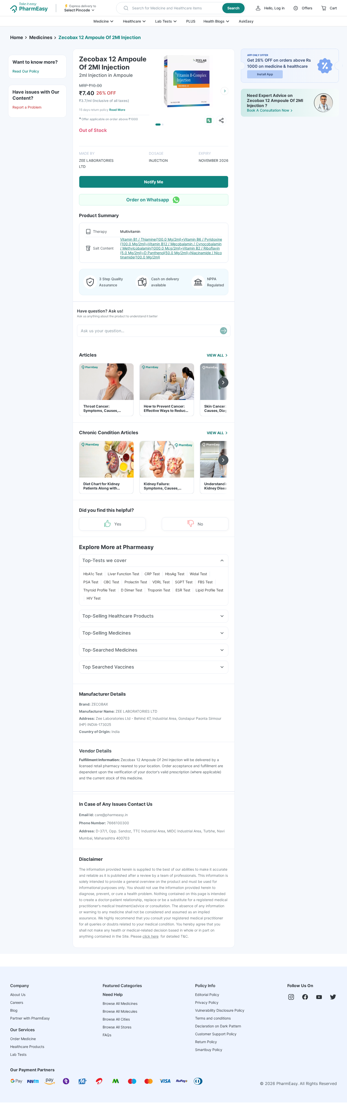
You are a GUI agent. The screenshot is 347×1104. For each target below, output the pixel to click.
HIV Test (94, 598)
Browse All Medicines (120, 1003)
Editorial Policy (207, 994)
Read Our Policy (25, 71)
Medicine (101, 21)
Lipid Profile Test (209, 590)
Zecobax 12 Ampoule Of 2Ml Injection (99, 37)
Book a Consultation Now (268, 110)
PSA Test (90, 582)
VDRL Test (161, 582)
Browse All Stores (117, 1027)
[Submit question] (223, 330)
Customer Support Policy (215, 1034)
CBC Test (111, 582)
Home (16, 37)
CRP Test (152, 574)
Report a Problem (26, 107)
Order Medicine (23, 1039)
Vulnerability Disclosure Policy (219, 1010)
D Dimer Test (131, 590)
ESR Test (183, 590)
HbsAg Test (174, 574)
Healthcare (132, 21)
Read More (117, 110)
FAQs (107, 1035)
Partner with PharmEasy (30, 1018)
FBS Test (205, 582)
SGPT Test (184, 582)
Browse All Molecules (120, 1011)
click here (151, 936)
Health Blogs (214, 21)
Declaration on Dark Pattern (218, 1026)
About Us (17, 994)
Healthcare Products (27, 1046)
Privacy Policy (206, 1002)
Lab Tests (163, 21)
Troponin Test (159, 590)
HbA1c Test (92, 574)
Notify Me (153, 181)
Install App (265, 74)
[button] (181, 8)
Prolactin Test (135, 582)
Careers (16, 1002)
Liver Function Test (123, 574)
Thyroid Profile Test (99, 590)
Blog (14, 1010)
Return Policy (206, 1042)
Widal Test (198, 574)
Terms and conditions (213, 1018)
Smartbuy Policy (208, 1049)
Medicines (40, 37)
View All (215, 355)
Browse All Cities (116, 1019)
